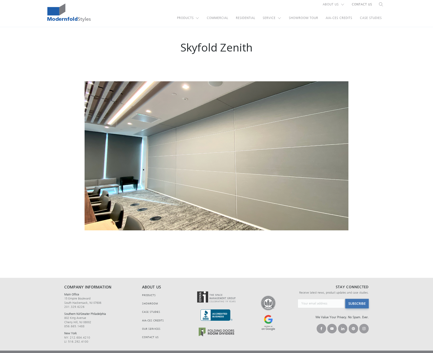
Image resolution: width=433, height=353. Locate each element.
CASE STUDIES (151, 312)
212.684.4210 (80, 337)
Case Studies (371, 18)
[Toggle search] (381, 4)
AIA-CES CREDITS (153, 320)
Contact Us (362, 4)
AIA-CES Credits (339, 18)
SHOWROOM (150, 303)
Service (269, 18)
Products (185, 18)
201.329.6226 (74, 307)
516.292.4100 (78, 341)
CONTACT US (150, 337)
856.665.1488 (74, 326)
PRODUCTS (149, 295)
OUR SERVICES (151, 328)
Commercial (217, 18)
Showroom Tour (303, 18)
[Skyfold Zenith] (216, 155)
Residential (245, 18)
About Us (331, 4)
